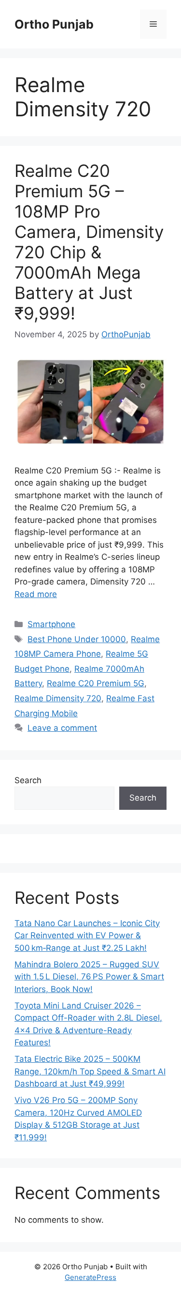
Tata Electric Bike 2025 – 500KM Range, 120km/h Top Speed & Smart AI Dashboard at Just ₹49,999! (90, 1071)
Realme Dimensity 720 (57, 698)
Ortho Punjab (54, 24)
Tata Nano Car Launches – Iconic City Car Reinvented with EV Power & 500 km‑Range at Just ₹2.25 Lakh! (87, 935)
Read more (35, 594)
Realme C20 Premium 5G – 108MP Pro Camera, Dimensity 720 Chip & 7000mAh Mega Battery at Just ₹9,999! (89, 241)
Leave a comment (62, 728)
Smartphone (51, 624)
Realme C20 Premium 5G (95, 683)
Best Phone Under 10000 (77, 639)
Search (28, 780)
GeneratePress (90, 1277)
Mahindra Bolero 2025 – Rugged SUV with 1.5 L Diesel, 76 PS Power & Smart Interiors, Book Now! (89, 977)
